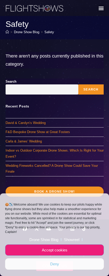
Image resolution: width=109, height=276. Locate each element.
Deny (54, 264)
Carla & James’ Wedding (24, 141)
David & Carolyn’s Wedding (26, 123)
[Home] (7, 32)
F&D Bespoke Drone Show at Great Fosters (38, 132)
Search (11, 81)
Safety (49, 32)
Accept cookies (54, 250)
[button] (101, 8)
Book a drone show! (54, 191)
